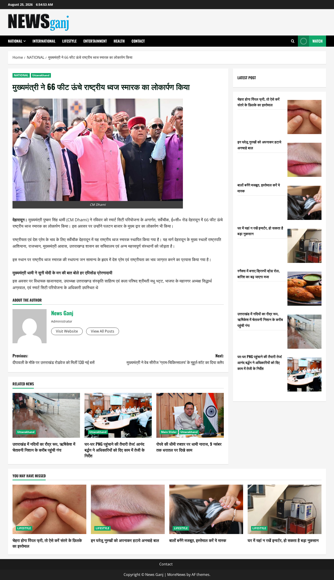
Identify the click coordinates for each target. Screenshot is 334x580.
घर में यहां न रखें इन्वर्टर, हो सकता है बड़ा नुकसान (283, 540)
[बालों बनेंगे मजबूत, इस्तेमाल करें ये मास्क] (304, 203)
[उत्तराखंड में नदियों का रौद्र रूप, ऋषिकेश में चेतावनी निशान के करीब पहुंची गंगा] (46, 415)
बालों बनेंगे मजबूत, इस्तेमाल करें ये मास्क (197, 540)
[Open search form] (292, 41)
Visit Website (67, 331)
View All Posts (102, 331)
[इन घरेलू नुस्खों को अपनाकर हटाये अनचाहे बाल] (304, 160)
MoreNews (176, 574)
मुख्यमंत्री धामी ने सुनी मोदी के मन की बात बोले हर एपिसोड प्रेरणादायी (62, 272)
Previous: (53, 359)
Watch (317, 41)
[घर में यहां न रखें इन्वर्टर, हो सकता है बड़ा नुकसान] (304, 246)
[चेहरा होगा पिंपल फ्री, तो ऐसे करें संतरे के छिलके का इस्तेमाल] (304, 117)
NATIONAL (15, 41)
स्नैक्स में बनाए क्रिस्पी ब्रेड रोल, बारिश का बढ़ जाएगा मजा (258, 273)
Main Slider (169, 432)
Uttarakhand (41, 75)
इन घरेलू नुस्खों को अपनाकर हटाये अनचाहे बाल (125, 540)
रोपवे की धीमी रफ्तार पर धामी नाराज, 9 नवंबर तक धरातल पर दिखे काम (189, 447)
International (43, 41)
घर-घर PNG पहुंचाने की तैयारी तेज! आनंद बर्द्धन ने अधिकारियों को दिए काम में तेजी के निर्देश (115, 449)
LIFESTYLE (69, 41)
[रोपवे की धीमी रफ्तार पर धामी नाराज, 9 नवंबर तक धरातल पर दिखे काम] (190, 415)
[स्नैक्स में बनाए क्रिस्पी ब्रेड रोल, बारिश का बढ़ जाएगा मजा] (304, 289)
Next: (175, 359)
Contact (138, 41)
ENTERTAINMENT (95, 41)
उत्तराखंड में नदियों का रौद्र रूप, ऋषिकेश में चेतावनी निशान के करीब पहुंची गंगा (43, 447)
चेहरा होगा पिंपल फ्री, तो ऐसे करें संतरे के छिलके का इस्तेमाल (258, 102)
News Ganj (62, 313)
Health (119, 41)
